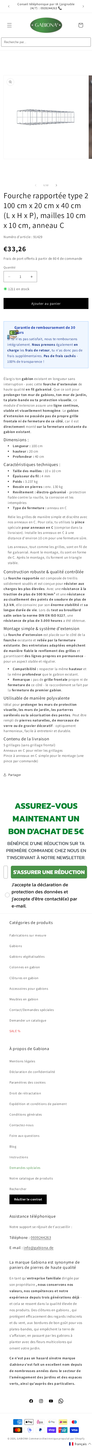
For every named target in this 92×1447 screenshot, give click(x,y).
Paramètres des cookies (27, 1082)
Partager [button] (14, 775)
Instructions (18, 1157)
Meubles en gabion (23, 999)
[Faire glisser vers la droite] (56, 185)
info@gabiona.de (39, 1247)
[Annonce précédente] (9, 6)
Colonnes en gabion (24, 967)
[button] (9, 25)
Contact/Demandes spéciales (31, 1010)
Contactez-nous (21, 1125)
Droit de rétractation (25, 1093)
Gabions (15, 946)
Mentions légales (22, 1061)
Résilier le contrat (28, 1199)
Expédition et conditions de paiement (38, 1104)
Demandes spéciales (25, 1168)
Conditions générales (25, 1114)
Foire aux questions (24, 1136)
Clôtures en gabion (24, 978)
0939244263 (41, 1237)
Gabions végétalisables (27, 956)
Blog (12, 1146)
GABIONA (22, 1438)
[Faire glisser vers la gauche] (35, 185)
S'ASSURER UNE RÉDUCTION (49, 872)
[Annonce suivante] (83, 6)
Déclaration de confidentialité (32, 1072)
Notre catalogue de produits (31, 1178)
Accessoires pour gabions (28, 988)
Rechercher (18, 1189)
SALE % (15, 1031)
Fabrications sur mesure (27, 935)
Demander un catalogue (27, 1020)
